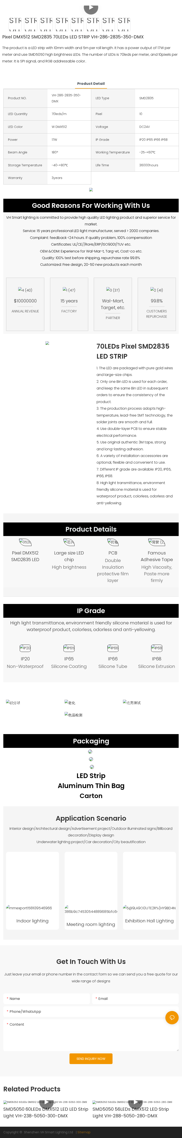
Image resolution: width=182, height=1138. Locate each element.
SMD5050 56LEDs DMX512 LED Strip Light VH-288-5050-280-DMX (131, 1112)
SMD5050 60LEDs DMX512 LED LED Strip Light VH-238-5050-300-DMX (45, 1112)
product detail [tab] (91, 83)
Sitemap (84, 1132)
